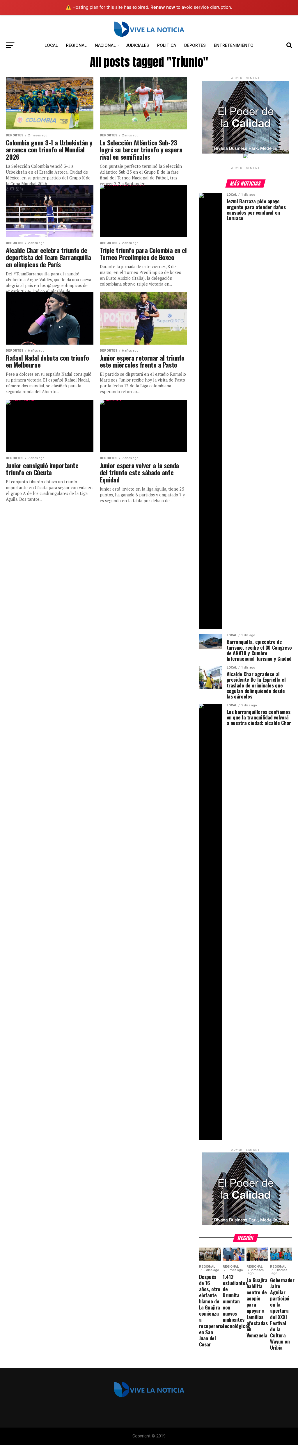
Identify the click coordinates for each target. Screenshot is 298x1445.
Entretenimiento (233, 45)
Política (166, 45)
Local (51, 45)
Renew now (162, 7)
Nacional (105, 45)
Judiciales (137, 45)
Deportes (195, 45)
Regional (76, 45)
